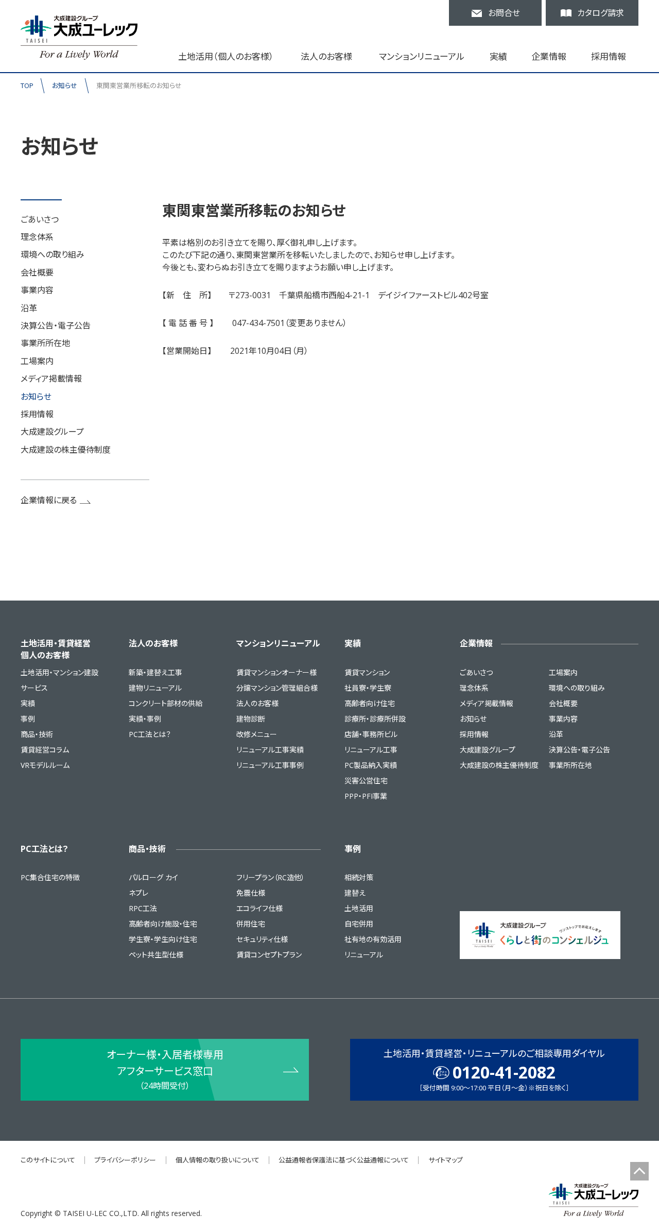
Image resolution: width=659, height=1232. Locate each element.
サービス (34, 688)
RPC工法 (143, 908)
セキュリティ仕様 (262, 939)
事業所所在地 (45, 343)
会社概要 (37, 272)
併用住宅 (250, 924)
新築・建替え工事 (155, 672)
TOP (27, 85)
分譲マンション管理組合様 (277, 688)
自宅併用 (358, 924)
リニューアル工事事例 (270, 765)
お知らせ (64, 85)
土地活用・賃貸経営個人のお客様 (56, 649)
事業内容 (37, 290)
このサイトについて (48, 1160)
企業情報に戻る (49, 500)
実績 (28, 703)
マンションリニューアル (278, 643)
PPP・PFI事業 (365, 796)
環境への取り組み (52, 254)
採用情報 (608, 56)
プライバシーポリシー (125, 1160)
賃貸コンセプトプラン (269, 955)
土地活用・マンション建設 (59, 672)
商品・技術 (37, 734)
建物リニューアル (155, 688)
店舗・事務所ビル (370, 734)
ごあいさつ (40, 219)
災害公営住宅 (366, 780)
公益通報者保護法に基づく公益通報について (344, 1160)
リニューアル (363, 955)
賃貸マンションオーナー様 (276, 672)
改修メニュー (256, 734)
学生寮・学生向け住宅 (163, 939)
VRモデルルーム (45, 765)
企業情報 (476, 643)
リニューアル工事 (370, 750)
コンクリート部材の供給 (165, 703)
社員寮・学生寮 (367, 688)
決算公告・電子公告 (56, 325)
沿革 (29, 308)
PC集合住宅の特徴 (50, 877)
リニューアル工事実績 (270, 750)
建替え (355, 893)
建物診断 (250, 719)
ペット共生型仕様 (156, 955)
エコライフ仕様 (259, 908)
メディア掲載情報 (51, 378)
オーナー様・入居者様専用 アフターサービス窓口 (165, 1069)
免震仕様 (250, 893)
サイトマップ (445, 1160)
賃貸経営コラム (45, 750)
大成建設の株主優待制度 (66, 449)
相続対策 (358, 877)
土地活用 (358, 908)
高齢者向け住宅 (369, 703)
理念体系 (37, 237)
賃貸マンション (367, 672)
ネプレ (138, 893)
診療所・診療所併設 (375, 719)
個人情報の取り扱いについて (217, 1160)
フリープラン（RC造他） (270, 877)
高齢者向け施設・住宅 (163, 924)
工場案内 (37, 361)
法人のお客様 (153, 643)
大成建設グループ (52, 431)
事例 (28, 719)
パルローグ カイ (153, 877)
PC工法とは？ (150, 734)
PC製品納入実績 (370, 765)
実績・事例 (145, 719)
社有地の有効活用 (373, 939)
